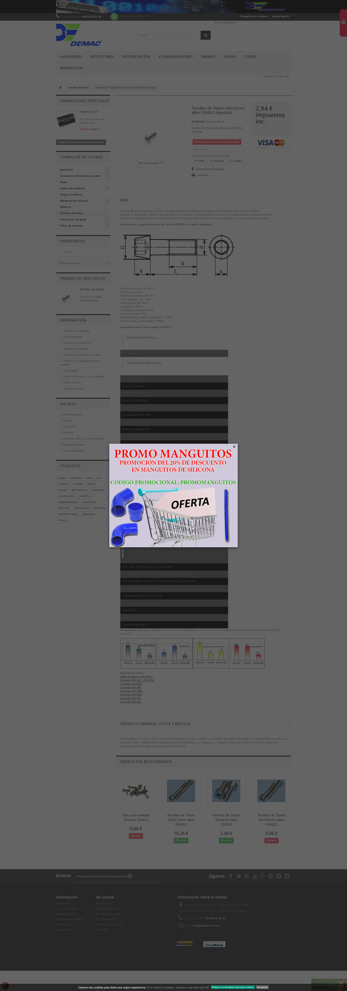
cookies (98, 987)
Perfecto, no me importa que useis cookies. (233, 987)
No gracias (262, 987)
